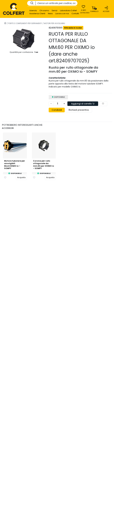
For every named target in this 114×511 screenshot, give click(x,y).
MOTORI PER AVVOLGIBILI (54, 23)
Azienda (33, 11)
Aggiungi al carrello (81, 103)
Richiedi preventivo (79, 109)
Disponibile (16, 173)
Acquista (21, 177)
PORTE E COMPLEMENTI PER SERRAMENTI (25, 23)
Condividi (57, 109)
